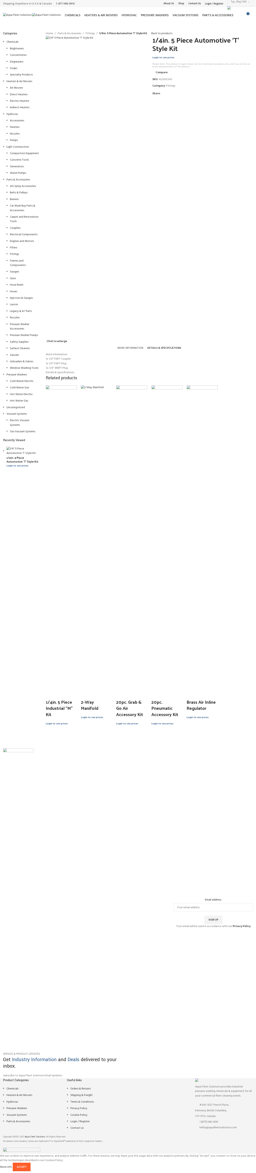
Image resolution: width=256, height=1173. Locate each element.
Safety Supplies (19, 342)
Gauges (14, 271)
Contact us (77, 1128)
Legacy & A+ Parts (21, 311)
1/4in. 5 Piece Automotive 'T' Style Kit (22, 460)
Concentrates (18, 55)
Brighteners (17, 48)
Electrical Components (23, 234)
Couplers (15, 228)
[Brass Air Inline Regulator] (202, 537)
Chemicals (12, 42)
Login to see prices (17, 466)
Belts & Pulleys (19, 192)
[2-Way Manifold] (96, 537)
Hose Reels (16, 285)
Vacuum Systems (16, 414)
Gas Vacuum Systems (22, 431)
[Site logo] (17, 15)
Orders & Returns (80, 1088)
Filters (13, 247)
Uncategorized (15, 407)
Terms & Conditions (82, 1102)
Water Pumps (18, 173)
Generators (17, 166)
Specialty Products (21, 74)
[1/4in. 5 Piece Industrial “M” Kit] (61, 537)
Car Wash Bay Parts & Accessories (22, 208)
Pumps (14, 140)
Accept (22, 1167)
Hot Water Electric (21, 394)
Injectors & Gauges (21, 298)
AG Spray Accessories (23, 186)
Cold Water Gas (19, 387)
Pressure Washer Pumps (24, 335)
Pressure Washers (16, 374)
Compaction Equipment (24, 153)
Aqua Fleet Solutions (35, 1137)
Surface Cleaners (20, 348)
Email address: (213, 900)
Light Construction (17, 147)
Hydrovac (12, 114)
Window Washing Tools (24, 368)
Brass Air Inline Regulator (201, 705)
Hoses (13, 291)
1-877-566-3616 (65, 3)
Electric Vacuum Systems (19, 422)
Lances (14, 304)
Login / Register (80, 1121)
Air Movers (16, 88)
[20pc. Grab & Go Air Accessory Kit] (131, 537)
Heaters (14, 127)
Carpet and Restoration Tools (24, 219)
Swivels (14, 355)
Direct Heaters (19, 94)
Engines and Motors (22, 241)
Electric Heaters (19, 101)
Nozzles (15, 133)
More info (6, 1167)
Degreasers (16, 61)
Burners (14, 199)
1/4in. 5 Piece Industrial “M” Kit (59, 708)
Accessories (17, 120)
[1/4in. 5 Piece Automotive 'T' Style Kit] (23, 451)
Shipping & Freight (81, 1095)
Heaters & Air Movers (19, 81)
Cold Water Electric (22, 381)
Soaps (13, 68)
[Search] (253, 15)
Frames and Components (18, 263)
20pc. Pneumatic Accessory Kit (164, 708)
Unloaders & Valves (21, 361)
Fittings (14, 254)
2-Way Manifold (89, 705)
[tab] (130, 348)
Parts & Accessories (18, 179)
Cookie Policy (78, 1115)
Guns (13, 278)
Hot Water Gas (19, 400)
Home (49, 33)
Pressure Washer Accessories (19, 326)
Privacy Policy (78, 1108)
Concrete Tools (19, 160)
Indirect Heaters (19, 107)
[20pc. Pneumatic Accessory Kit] (167, 537)
